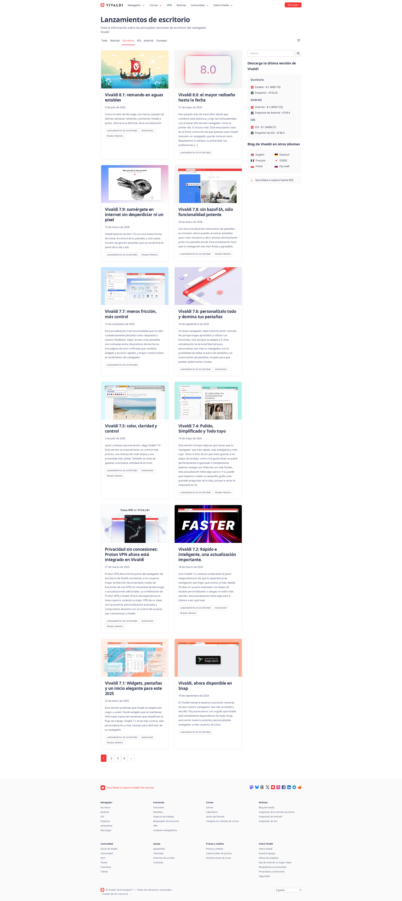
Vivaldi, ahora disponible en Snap (205, 685)
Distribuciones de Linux (218, 857)
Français (261, 160)
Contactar (158, 862)
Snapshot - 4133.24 (266, 92)
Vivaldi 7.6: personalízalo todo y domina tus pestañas (207, 313)
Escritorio (128, 40)
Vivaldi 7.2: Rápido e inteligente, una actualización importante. (207, 554)
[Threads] (262, 787)
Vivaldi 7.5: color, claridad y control (131, 428)
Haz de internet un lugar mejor (275, 862)
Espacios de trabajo (163, 816)
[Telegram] (294, 787)
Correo (154, 5)
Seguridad (264, 876)
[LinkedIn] (289, 787)
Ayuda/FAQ (159, 848)
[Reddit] (300, 787)
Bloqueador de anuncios (166, 821)
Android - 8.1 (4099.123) (269, 107)
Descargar (105, 830)
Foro (102, 857)
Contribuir (105, 866)
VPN (169, 5)
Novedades (147, 130)
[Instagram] (278, 787)
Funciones (158, 807)
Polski (259, 166)
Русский (284, 166)
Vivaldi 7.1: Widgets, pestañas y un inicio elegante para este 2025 (133, 688)
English (260, 154)
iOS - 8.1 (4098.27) (265, 127)
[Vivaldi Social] (251, 787)
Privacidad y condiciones (272, 871)
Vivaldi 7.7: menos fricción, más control (130, 313)
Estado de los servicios (115, 893)
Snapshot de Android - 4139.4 (272, 112)
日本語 (283, 160)
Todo (104, 40)
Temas (103, 862)
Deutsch (284, 154)
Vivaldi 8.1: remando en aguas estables (134, 97)
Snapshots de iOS (268, 821)
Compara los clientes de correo (222, 821)
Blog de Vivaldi (266, 807)
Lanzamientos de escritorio (122, 130)
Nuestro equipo (267, 853)
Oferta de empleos (268, 857)
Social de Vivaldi (108, 848)
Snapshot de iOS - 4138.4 (269, 133)
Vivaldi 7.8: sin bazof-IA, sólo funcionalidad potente (205, 211)
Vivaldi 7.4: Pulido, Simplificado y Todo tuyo (202, 428)
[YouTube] (273, 787)
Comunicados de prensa (219, 853)
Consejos (161, 40)
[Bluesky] (257, 787)
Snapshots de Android (270, 816)
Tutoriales (158, 853)
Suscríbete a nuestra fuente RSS (274, 180)
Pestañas (158, 811)
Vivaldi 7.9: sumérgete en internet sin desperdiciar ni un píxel (134, 214)
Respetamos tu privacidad (272, 866)
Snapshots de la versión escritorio (276, 811)
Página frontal (115, 136)
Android (148, 40)
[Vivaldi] (111, 5)
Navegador (134, 5)
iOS (139, 40)
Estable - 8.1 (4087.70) (267, 87)
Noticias (181, 5)
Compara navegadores (165, 830)
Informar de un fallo (164, 857)
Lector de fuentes (215, 816)
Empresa (105, 821)
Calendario (211, 811)
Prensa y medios (214, 848)
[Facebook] (283, 787)
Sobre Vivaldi (221, 5)
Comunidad (198, 5)
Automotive (106, 825)
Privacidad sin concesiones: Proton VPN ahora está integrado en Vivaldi (131, 554)
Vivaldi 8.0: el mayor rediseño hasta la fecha (206, 97)
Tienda (104, 871)
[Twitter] (267, 787)
